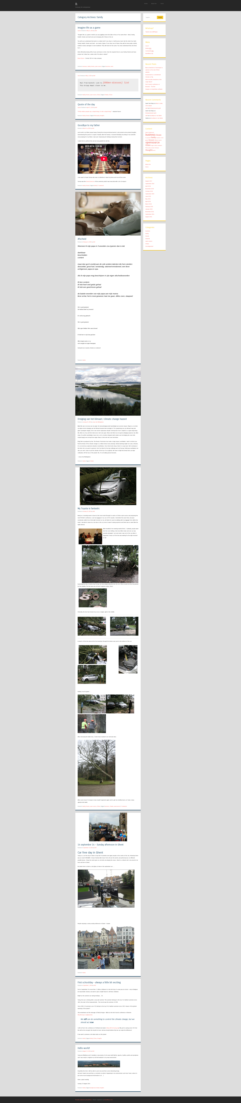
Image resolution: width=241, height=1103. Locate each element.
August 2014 (148, 216)
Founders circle (159, 137)
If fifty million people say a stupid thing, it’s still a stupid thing (94, 111)
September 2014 (149, 214)
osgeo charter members (156, 145)
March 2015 (148, 204)
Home (146, 3)
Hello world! (84, 1048)
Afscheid (82, 239)
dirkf (96, 30)
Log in (147, 46)
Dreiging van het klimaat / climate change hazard (102, 419)
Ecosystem (148, 137)
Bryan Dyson (81, 58)
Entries (148, 48)
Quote (79, 30)
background (93, 1087)
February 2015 (149, 206)
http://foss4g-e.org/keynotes (85, 1015)
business (85, 66)
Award (146, 132)
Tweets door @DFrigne (151, 32)
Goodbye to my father (89, 125)
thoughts (102, 115)
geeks (146, 140)
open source (98, 66)
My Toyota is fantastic (89, 508)
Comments (149, 51)
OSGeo (98, 94)
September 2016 (149, 183)
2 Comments (101, 185)
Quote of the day (86, 104)
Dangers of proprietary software (153, 89)
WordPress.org (149, 53)
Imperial (147, 238)
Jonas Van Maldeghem (98, 422)
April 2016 (148, 186)
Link (79, 75)
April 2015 (148, 201)
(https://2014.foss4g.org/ (112, 1028)
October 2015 (149, 191)
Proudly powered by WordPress (83, 1099)
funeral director (90, 181)
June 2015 (148, 196)
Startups (157, 147)
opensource (117, 806)
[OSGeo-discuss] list (116, 82)
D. (76, 4)
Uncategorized (149, 246)
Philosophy (96, 115)
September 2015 (149, 194)
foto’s (162, 3)
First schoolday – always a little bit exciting (99, 982)
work (112, 66)
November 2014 (149, 211)
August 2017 (148, 181)
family (89, 66)
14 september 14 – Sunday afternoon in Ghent (101, 844)
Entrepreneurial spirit (155, 108)
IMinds (156, 140)
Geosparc (152, 140)
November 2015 (149, 188)
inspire (160, 140)
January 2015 (149, 209)
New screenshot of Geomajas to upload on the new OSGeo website (154, 70)
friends (93, 66)
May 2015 (148, 199)
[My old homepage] (99, 1067)
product (153, 147)
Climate (106, 94)
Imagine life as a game (89, 27)
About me (153, 3)
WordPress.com (108, 1099)
